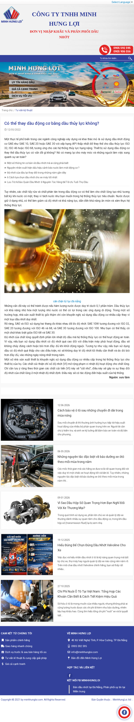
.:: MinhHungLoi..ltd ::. (122, 699)
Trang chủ (7, 110)
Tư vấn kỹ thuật (23, 110)
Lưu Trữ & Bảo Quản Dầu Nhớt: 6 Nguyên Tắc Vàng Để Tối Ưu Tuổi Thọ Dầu (47, 182)
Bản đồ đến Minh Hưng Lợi (86, 658)
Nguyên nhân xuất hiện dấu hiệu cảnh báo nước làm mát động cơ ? (43, 167)
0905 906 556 (122, 51)
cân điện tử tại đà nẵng (67, 301)
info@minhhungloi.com (84, 652)
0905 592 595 (122, 48)
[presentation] (3, 84)
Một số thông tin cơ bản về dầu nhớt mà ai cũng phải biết (37, 163)
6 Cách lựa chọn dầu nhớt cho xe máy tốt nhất (32, 177)
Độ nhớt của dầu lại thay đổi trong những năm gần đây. (36, 172)
